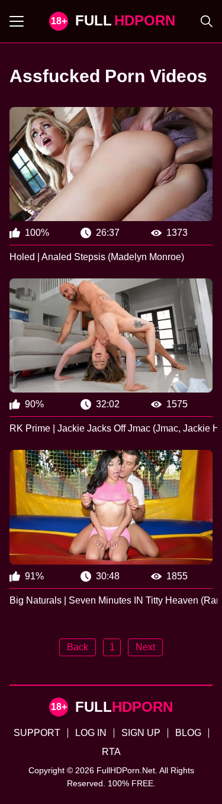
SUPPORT (37, 733)
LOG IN (91, 733)
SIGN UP (140, 733)
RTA (111, 752)
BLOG (188, 733)
